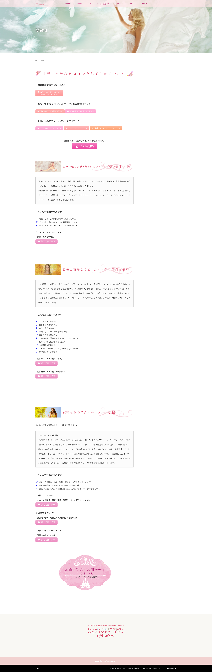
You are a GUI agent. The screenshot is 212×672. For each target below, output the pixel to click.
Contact (144, 4)
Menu (79, 4)
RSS (37, 668)
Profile (67, 4)
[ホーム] (36, 58)
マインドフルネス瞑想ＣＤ (99, 4)
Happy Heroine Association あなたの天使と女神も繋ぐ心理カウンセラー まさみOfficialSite (147, 668)
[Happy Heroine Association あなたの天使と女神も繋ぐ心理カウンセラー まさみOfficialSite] (106, 637)
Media (131, 4)
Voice (119, 4)
